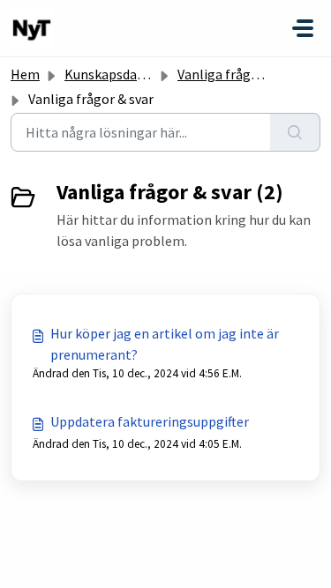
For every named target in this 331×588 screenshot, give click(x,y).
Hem (25, 74)
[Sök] (295, 132)
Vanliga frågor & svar (240, 74)
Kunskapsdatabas (117, 74)
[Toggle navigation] (302, 28)
